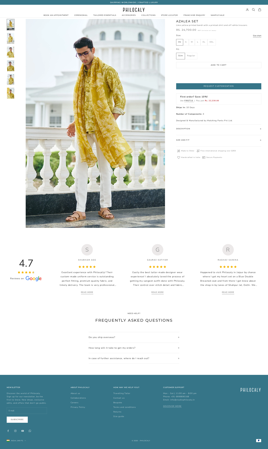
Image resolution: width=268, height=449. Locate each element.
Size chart (257, 35)
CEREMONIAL (81, 15)
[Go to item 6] (11, 93)
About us (75, 393)
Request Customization (219, 86)
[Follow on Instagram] (15, 430)
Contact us (119, 398)
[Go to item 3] (11, 52)
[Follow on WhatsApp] (29, 430)
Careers (75, 402)
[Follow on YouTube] (22, 430)
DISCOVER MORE (172, 406)
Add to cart (219, 65)
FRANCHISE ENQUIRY (194, 15)
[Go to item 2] (11, 38)
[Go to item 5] (11, 79)
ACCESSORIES (129, 15)
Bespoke (117, 402)
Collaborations (78, 398)
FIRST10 (189, 100)
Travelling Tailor (121, 393)
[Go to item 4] (11, 65)
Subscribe (17, 419)
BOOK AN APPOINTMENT (56, 15)
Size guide (118, 416)
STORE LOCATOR (169, 15)
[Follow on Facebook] (8, 430)
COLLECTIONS (148, 15)
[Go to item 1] (11, 24)
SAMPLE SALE (217, 15)
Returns (117, 411)
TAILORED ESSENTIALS (104, 15)
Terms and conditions (124, 407)
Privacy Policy (78, 407)
